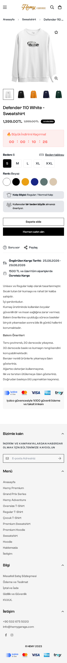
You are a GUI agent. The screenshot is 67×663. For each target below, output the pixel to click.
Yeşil (44, 182)
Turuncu (25, 182)
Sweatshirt (29, 19)
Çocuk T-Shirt (12, 518)
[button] (59, 7)
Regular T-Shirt (13, 512)
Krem (53, 182)
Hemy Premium (13, 488)
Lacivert (34, 182)
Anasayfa (9, 19)
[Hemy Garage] (33, 7)
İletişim (7, 553)
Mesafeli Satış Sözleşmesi (19, 576)
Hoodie (7, 541)
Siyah (16, 182)
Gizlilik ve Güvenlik (15, 594)
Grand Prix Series (14, 494)
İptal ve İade (11, 588)
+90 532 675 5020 (16, 621)
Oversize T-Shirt (14, 506)
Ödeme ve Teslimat (15, 582)
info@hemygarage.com (18, 626)
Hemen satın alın (33, 231)
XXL (49, 163)
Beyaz (6, 182)
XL (38, 163)
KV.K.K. (7, 600)
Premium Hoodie (14, 530)
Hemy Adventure (14, 500)
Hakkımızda (10, 547)
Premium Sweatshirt (17, 524)
